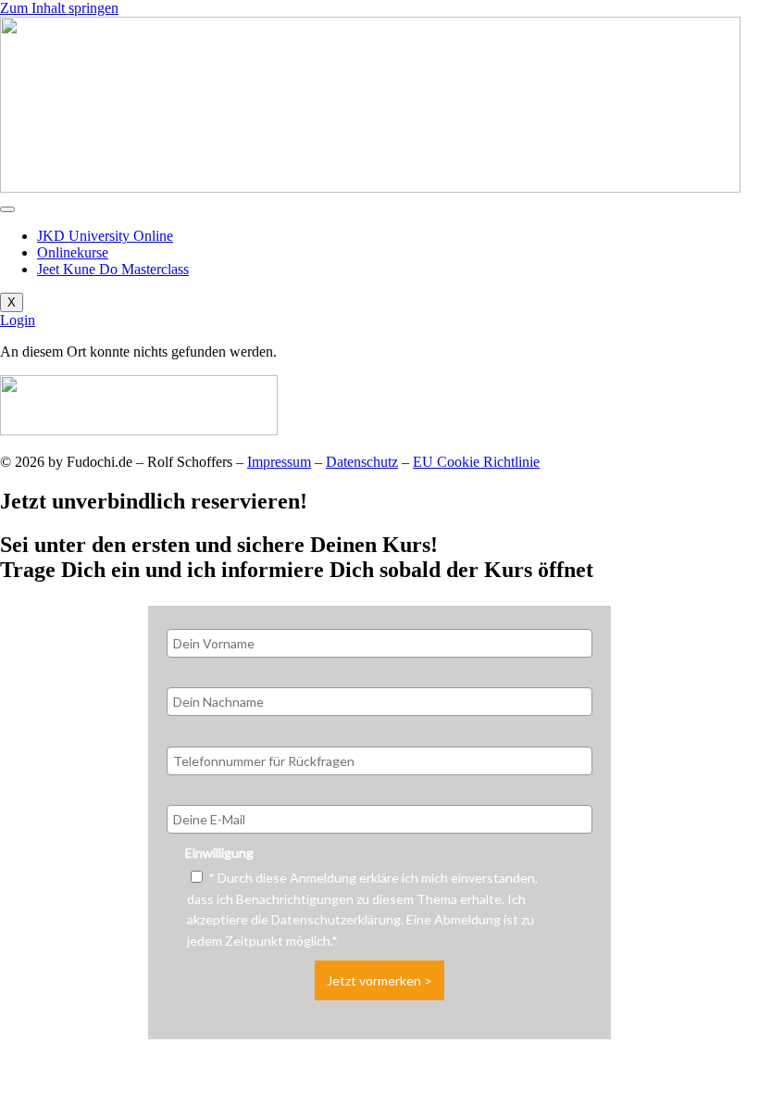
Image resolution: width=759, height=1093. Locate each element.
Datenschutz (362, 462)
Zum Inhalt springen (59, 8)
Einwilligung (219, 853)
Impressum (279, 462)
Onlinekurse (72, 252)
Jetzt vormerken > (379, 980)
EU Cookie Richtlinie (476, 462)
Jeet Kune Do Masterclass (113, 269)
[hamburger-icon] (7, 209)
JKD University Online (105, 236)
